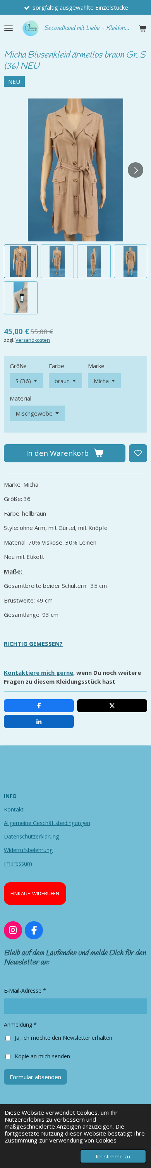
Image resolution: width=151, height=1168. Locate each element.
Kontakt (14, 809)
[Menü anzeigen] (8, 28)
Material (20, 398)
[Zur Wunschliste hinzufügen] (138, 453)
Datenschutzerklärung (31, 836)
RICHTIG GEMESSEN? (33, 643)
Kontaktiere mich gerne (38, 672)
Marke (96, 366)
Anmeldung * (20, 1024)
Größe (18, 366)
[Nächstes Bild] (135, 170)
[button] (21, 261)
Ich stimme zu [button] (113, 1156)
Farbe (56, 366)
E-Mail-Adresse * (25, 990)
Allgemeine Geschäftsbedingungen (47, 823)
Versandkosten (32, 340)
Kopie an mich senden (42, 1055)
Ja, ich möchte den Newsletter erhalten (63, 1037)
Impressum (18, 863)
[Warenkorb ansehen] (142, 28)
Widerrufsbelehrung (28, 850)
